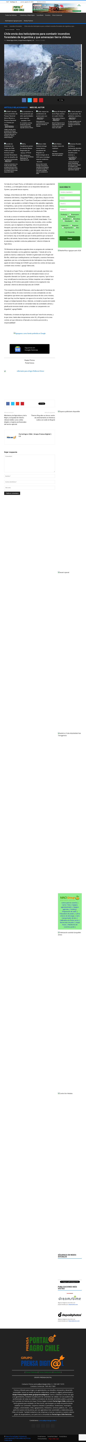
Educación (39, 161)
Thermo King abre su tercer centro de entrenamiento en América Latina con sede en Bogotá (43, 418)
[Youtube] (80, 1)
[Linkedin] (75, 1)
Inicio (5, 26)
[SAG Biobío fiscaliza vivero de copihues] (59, 147)
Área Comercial (57, 15)
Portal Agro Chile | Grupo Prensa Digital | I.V (20, 40)
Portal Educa (63, 1436)
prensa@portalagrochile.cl (48, 1420)
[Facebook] (70, 1)
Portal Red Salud (52, 1436)
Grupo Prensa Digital (12, 1436)
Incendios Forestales (9, 29)
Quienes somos (41, 2)
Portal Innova (42, 1436)
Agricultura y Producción (40, 118)
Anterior (6, 379)
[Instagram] (73, 1)
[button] (79, 18)
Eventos (47, 15)
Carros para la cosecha (69, 903)
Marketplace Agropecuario (13, 21)
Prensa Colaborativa (46, 1372)
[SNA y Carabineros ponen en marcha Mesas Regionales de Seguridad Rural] (27, 148)
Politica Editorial (20, 1438)
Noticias (18, 29)
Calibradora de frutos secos (69, 920)
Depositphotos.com (73, 1321)
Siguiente (52, 379)
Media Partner (28, 21)
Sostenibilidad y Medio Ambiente (9, 126)
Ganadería (24, 120)
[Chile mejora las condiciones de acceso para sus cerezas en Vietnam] (43, 115)
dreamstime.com (73, 1304)
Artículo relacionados (16, 107)
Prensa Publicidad (31, 1372)
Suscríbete (40, 15)
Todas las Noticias (11, 15)
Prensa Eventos (42, 1439)
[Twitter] (78, 1)
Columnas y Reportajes (27, 15)
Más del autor (37, 107)
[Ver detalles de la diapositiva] (29, 379)
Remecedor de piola (67, 922)
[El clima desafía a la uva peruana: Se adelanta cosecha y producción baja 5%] (75, 115)
